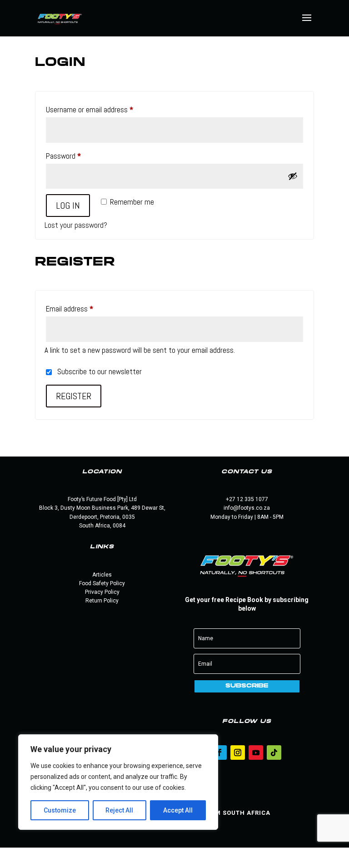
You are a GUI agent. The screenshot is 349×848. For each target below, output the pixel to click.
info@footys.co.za (247, 508)
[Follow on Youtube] (256, 752)
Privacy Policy (102, 592)
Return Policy (102, 600)
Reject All (119, 810)
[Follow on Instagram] (237, 752)
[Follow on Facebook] (219, 752)
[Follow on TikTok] (274, 752)
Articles (102, 575)
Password (76, 156)
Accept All (178, 810)
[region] (118, 782)
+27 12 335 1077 (247, 499)
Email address (82, 308)
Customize (60, 810)
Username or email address (102, 109)
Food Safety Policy (102, 583)
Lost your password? (76, 225)
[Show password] (293, 176)
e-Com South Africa (234, 812)
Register (73, 396)
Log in (68, 205)
